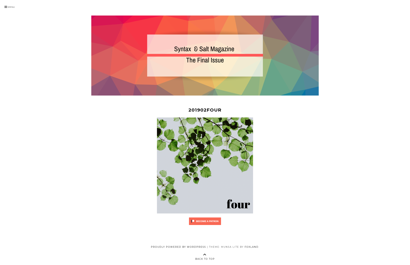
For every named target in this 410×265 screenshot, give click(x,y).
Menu (11, 7)
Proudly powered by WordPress (178, 246)
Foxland (251, 246)
